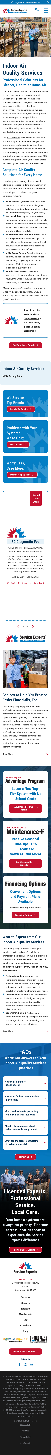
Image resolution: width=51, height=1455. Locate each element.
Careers (25, 1303)
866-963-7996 (25, 1279)
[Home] (15, 10)
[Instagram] (25, 1364)
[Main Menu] (46, 10)
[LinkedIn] (31, 1364)
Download (39, 582)
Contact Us (23, 1156)
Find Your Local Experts (24, 345)
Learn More (34, 2)
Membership (25, 1314)
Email (24, 582)
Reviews (25, 1308)
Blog (25, 1331)
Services (25, 1297)
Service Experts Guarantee (19, 152)
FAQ (25, 1319)
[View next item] (33, 626)
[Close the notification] (48, 2)
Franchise (25, 1325)
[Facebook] (19, 1364)
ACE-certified (13, 137)
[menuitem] (12, 376)
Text (13, 582)
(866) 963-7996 (31, 318)
